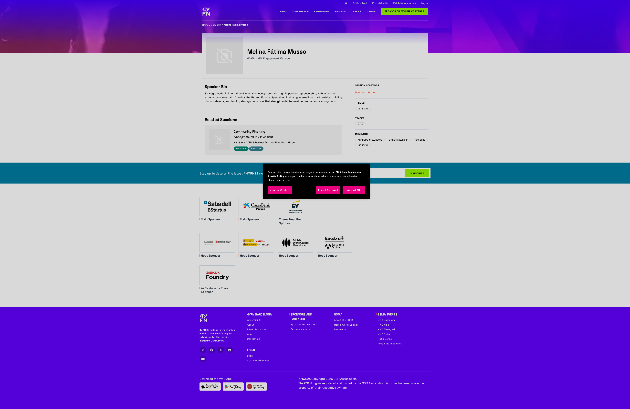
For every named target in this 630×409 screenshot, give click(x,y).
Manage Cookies (280, 190)
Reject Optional (328, 190)
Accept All (353, 190)
